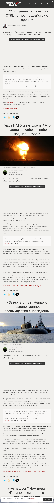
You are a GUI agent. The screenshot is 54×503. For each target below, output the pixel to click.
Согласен (47, 499)
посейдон (7, 472)
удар (39, 286)
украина (6, 109)
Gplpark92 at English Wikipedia (10, 167)
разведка (23, 286)
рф (23, 472)
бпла (16, 109)
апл (34, 472)
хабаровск (41, 472)
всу (12, 109)
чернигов (7, 286)
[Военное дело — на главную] (13, 3)
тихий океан (16, 472)
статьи (44, 4)
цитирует (8, 243)
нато (13, 286)
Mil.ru (5, 344)
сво (35, 286)
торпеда (29, 472)
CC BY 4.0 (8, 344)
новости (32, 4)
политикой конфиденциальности (21, 500)
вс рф (30, 286)
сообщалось (11, 102)
